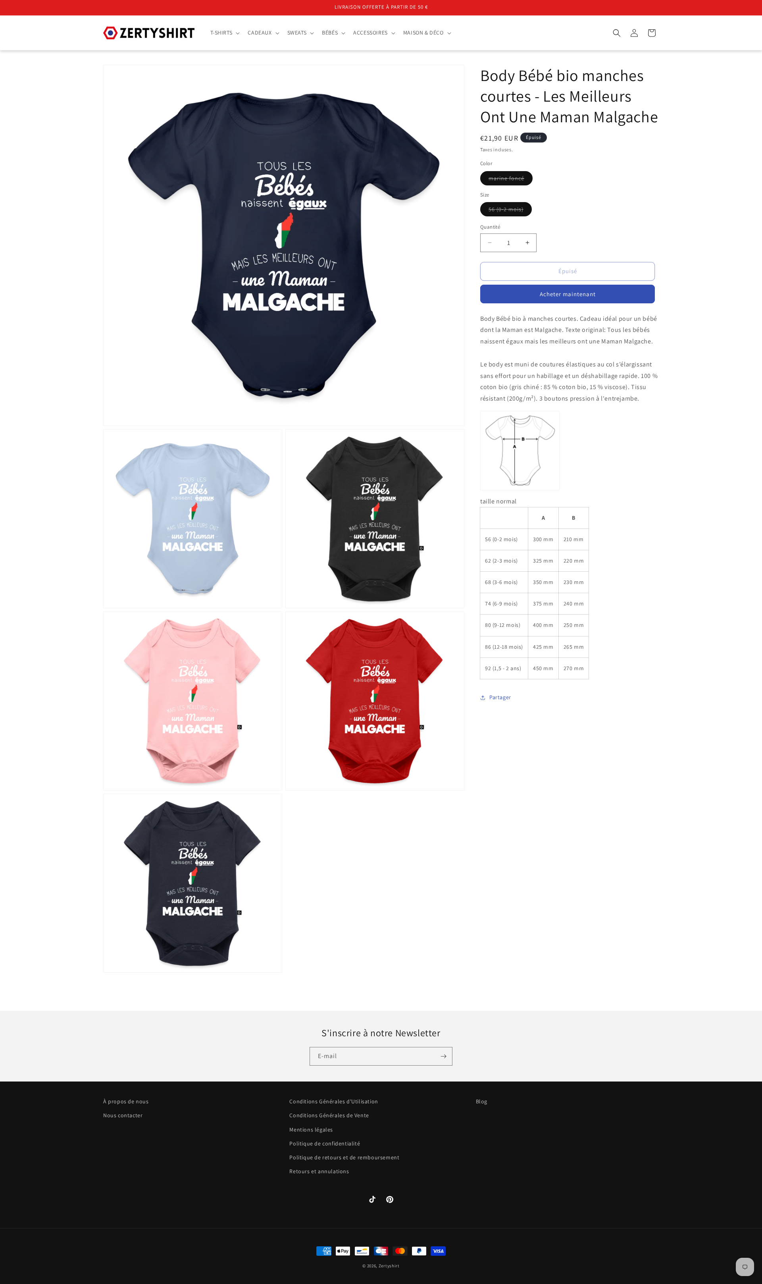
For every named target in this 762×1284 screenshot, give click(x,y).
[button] (224, 32)
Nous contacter (122, 1115)
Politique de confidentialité (324, 1143)
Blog (481, 1101)
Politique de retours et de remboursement (344, 1157)
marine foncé (511, 179)
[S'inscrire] (443, 1056)
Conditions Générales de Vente (329, 1115)
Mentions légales (311, 1129)
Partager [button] (500, 697)
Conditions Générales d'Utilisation (333, 1101)
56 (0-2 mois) (510, 210)
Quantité (490, 227)
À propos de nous (126, 1101)
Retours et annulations (319, 1171)
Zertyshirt (389, 1266)
